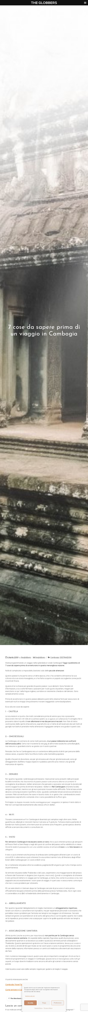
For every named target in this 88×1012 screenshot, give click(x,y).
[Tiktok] (74, 8)
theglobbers (26, 657)
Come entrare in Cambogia (16, 990)
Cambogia (54, 657)
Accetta (30, 1003)
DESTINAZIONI (65, 657)
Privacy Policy (48, 1008)
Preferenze (57, 1003)
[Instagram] (71, 8)
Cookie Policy (39, 1008)
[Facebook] (78, 8)
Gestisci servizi (30, 996)
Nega (44, 1003)
